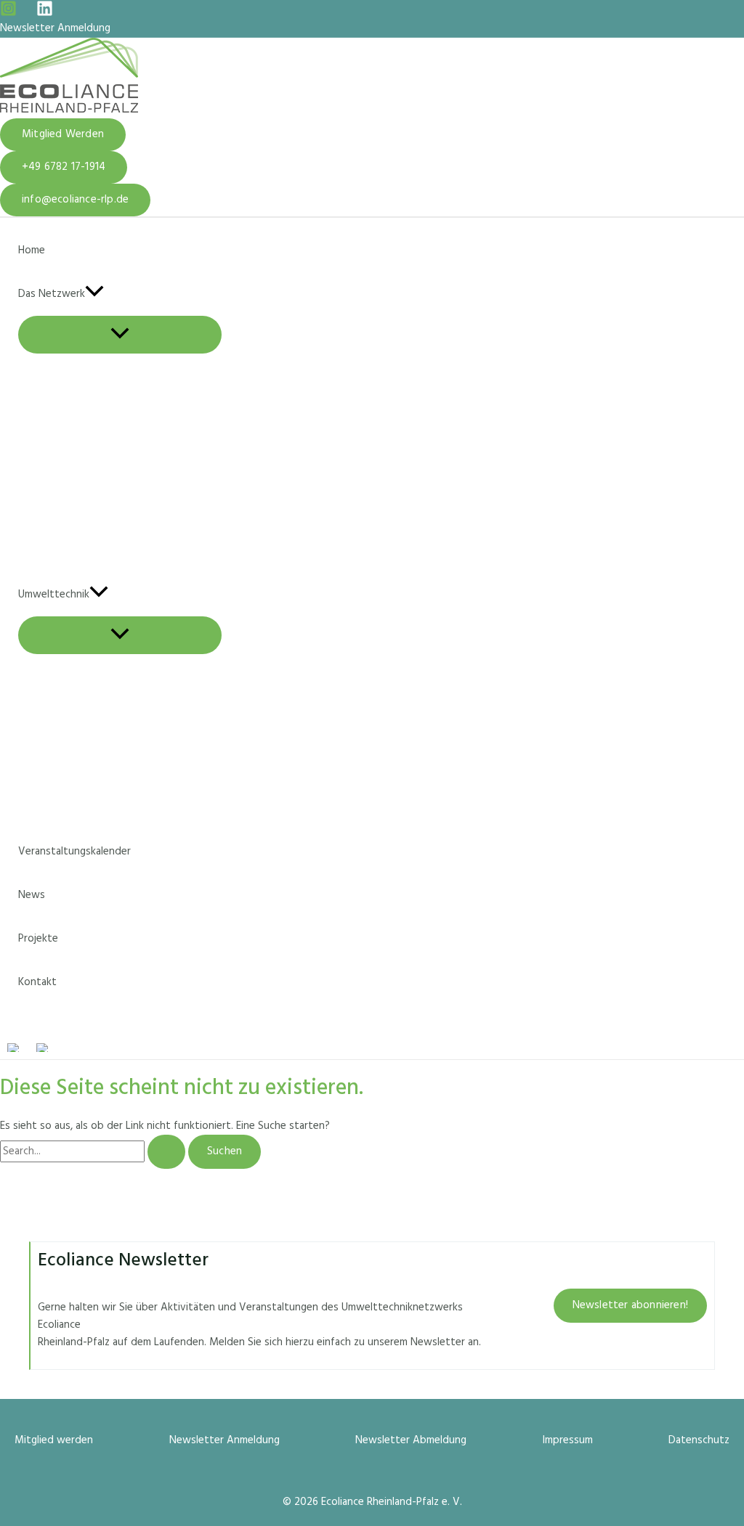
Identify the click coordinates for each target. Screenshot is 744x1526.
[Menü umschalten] (120, 335)
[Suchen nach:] (94, 1151)
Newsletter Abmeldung (410, 1440)
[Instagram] (8, 14)
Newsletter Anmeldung (55, 28)
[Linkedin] (44, 14)
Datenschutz (698, 1440)
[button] (63, 134)
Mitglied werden (54, 1440)
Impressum (568, 1440)
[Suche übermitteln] (166, 1152)
